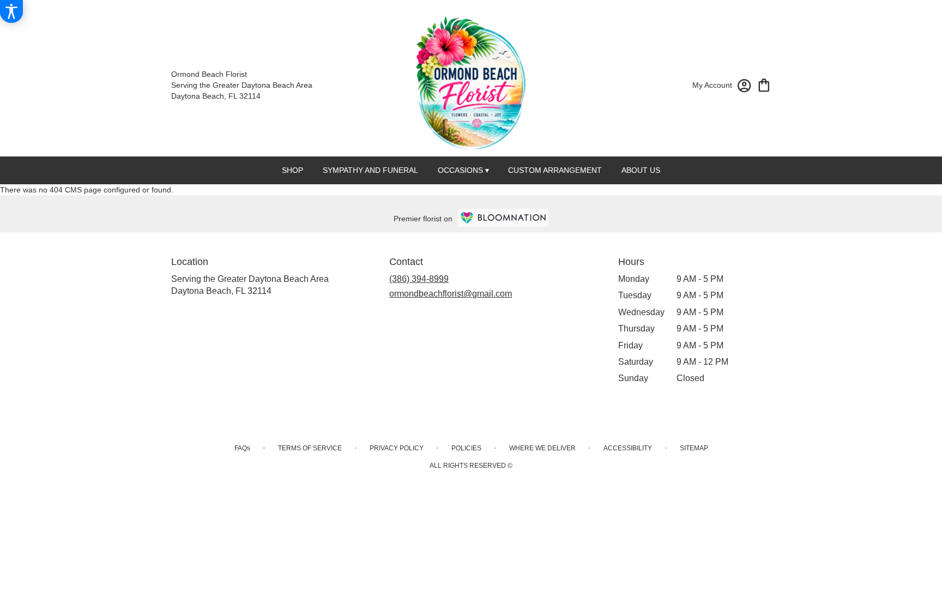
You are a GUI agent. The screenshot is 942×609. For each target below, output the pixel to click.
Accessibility (627, 448)
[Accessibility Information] (11, 11)
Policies (466, 448)
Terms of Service (310, 448)
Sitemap (694, 448)
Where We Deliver (542, 448)
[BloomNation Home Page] (503, 218)
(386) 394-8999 (419, 279)
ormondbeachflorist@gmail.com (450, 293)
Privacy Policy (397, 448)
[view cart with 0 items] (764, 84)
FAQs (242, 448)
